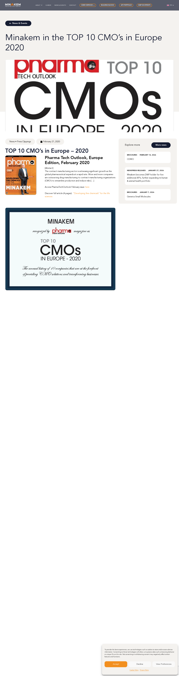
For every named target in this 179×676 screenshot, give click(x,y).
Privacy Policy (144, 670)
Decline (140, 664)
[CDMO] (148, 157)
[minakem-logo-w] (13, 5)
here (87, 187)
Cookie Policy (134, 670)
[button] (41, 5)
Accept (116, 664)
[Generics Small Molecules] (148, 194)
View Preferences (163, 664)
